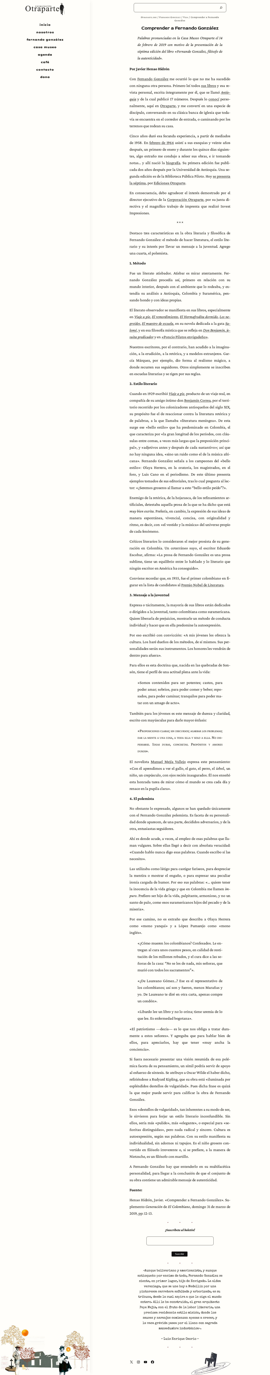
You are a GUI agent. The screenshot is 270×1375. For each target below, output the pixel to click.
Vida (185, 17)
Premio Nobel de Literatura (202, 585)
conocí (213, 99)
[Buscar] (221, 7)
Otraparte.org (149, 17)
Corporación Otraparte (185, 199)
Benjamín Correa (197, 400)
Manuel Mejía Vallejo (168, 761)
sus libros (208, 85)
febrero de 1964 (161, 142)
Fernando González (170, 17)
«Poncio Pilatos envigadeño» (185, 337)
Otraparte (167, 105)
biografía (173, 163)
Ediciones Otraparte (169, 183)
